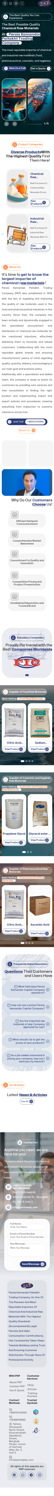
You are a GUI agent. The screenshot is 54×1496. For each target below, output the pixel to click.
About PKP (15, 1382)
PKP (21, 1469)
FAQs (30, 1385)
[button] (6, 124)
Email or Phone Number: (22, 1234)
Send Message (30, 1264)
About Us (24, 430)
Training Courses (32, 1394)
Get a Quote (16, 1390)
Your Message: (17, 1244)
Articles (32, 1389)
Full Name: (15, 1224)
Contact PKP (17, 1386)
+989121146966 (35, 422)
